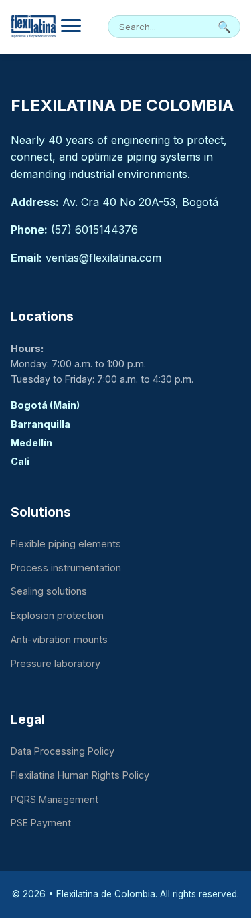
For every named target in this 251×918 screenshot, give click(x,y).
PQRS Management (54, 799)
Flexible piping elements (66, 543)
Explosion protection (57, 615)
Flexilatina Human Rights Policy (80, 775)
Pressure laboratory (55, 663)
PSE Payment (41, 822)
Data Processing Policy (62, 751)
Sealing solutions (49, 591)
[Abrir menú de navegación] (71, 27)
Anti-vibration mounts (59, 639)
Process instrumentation (66, 567)
